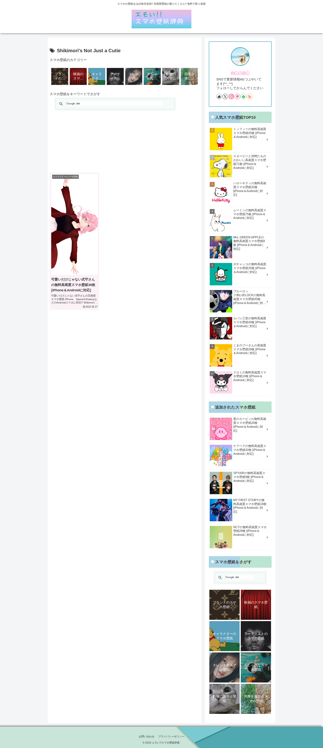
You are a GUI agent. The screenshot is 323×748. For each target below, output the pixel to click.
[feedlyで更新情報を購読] (243, 96)
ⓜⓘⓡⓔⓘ (240, 73)
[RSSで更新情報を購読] (249, 96)
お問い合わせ (146, 736)
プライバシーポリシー (171, 736)
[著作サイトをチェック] (219, 96)
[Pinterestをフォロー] (237, 96)
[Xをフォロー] (225, 96)
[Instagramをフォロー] (231, 96)
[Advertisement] (124, 142)
